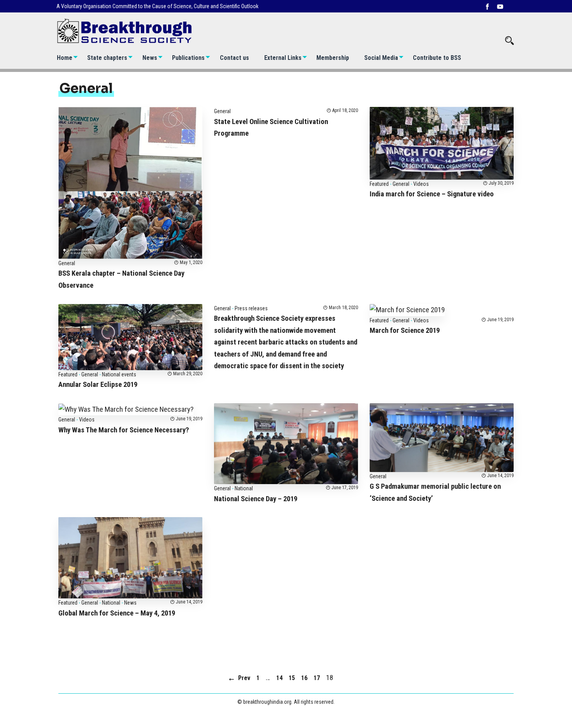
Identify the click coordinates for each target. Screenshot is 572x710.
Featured (379, 184)
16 (304, 678)
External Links (283, 57)
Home (64, 57)
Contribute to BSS (437, 57)
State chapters (107, 57)
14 (279, 678)
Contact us (234, 57)
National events (119, 374)
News (149, 57)
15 (292, 678)
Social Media (381, 57)
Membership (332, 57)
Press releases (251, 308)
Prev (244, 678)
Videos (421, 184)
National (244, 488)
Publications (188, 57)
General (66, 263)
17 (317, 678)
